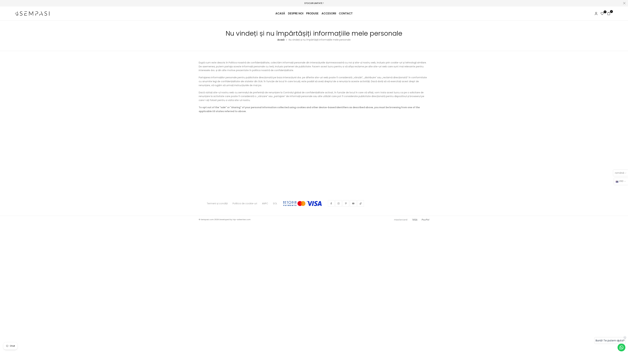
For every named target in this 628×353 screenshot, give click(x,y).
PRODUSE (312, 13)
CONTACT (346, 13)
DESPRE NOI (295, 13)
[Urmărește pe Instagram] (338, 203)
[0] (602, 13)
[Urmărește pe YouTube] (353, 203)
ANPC (265, 203)
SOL (275, 203)
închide (3, 3)
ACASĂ (280, 13)
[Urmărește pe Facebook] (331, 203)
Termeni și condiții (217, 203)
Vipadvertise (257, 219)
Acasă (280, 39)
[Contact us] (621, 347)
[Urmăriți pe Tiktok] (360, 203)
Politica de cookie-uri (245, 203)
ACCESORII (329, 13)
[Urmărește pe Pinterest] (346, 203)
